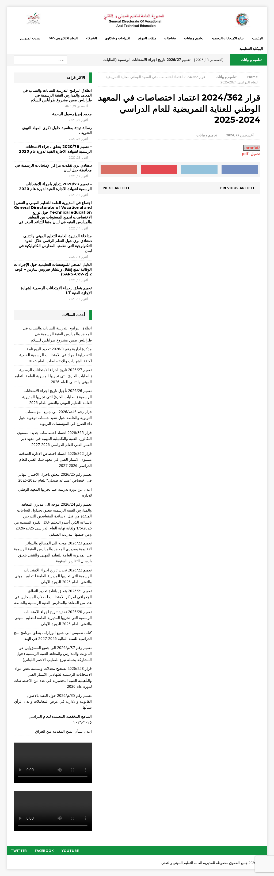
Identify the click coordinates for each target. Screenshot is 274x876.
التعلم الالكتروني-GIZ (63, 38)
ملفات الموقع (147, 38)
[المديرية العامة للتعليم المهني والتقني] (137, 20)
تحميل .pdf (251, 153)
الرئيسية (257, 38)
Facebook (44, 850)
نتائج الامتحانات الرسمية (227, 38)
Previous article (237, 187)
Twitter (19, 850)
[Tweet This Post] (199, 170)
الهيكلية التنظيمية (251, 48)
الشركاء (91, 38)
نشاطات (170, 38)
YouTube (70, 850)
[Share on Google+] (119, 170)
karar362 (251, 147)
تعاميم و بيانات (193, 38)
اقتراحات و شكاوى (117, 38)
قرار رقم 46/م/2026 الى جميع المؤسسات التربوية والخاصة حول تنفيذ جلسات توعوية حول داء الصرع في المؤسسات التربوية (55, 417)
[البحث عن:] (40, 59)
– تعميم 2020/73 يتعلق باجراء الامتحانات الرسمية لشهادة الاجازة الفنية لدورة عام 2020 (55, 186)
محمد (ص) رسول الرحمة (72, 114)
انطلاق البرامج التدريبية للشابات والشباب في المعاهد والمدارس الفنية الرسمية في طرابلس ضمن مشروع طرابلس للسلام (57, 95)
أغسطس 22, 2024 (240, 135)
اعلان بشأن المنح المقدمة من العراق (63, 731)
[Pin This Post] (159, 170)
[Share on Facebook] (240, 170)
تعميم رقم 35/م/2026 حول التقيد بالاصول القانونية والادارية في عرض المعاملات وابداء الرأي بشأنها (53, 701)
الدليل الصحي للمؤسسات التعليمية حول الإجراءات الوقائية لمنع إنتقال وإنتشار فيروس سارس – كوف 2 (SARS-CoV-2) (53, 269)
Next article (116, 187)
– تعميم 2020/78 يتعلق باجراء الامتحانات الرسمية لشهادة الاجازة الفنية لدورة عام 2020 (55, 149)
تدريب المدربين (30, 38)
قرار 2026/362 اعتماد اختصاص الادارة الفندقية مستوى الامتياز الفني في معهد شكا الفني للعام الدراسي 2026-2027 (55, 459)
